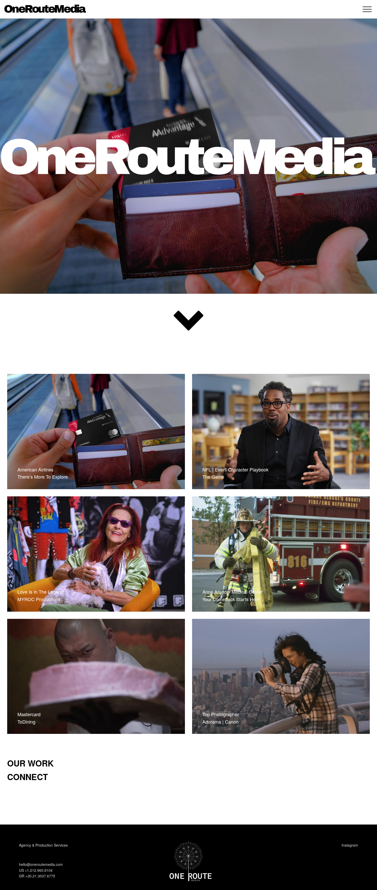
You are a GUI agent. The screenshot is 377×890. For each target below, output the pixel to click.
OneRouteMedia (44, 9)
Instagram (350, 845)
